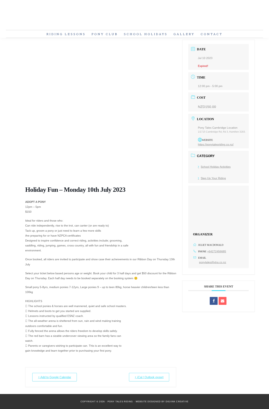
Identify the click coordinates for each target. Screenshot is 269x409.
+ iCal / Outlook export (149, 377)
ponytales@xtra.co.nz (212, 262)
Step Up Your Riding (213, 178)
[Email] (222, 301)
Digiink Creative (177, 401)
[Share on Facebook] (214, 301)
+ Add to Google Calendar (54, 377)
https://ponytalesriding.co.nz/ (216, 144)
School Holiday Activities (216, 166)
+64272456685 (216, 251)
